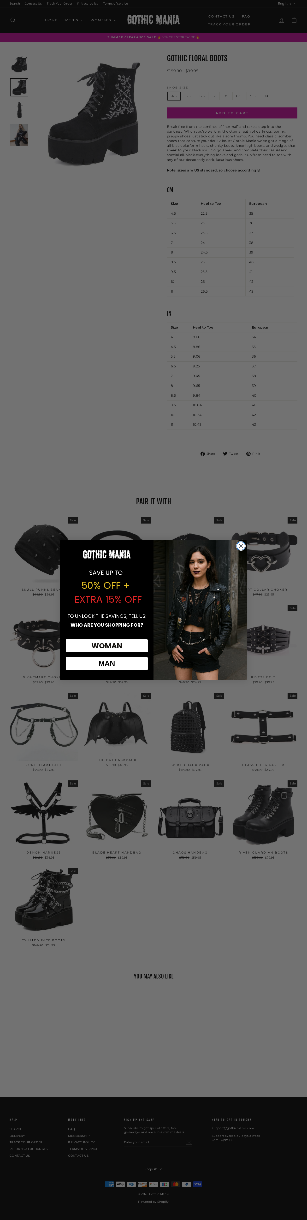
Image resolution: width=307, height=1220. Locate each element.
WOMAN (106, 646)
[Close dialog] (241, 546)
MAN (107, 663)
